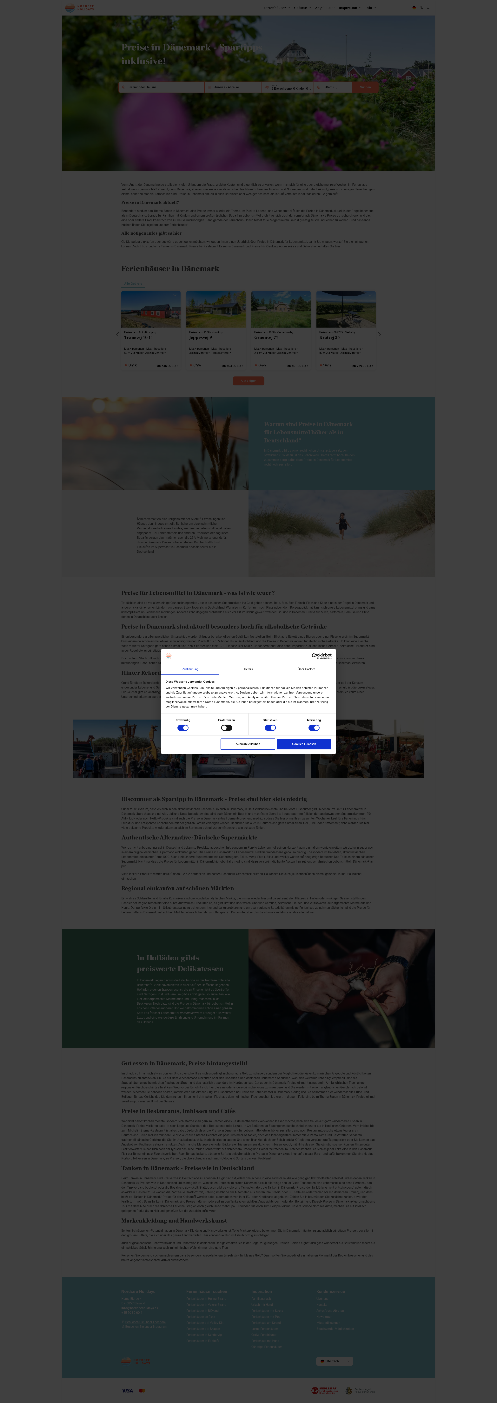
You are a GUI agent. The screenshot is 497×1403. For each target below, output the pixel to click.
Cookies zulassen (304, 744)
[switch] (226, 728)
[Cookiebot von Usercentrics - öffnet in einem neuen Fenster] (315, 656)
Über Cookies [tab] (306, 669)
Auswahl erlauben (248, 744)
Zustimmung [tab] (190, 669)
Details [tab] (248, 669)
